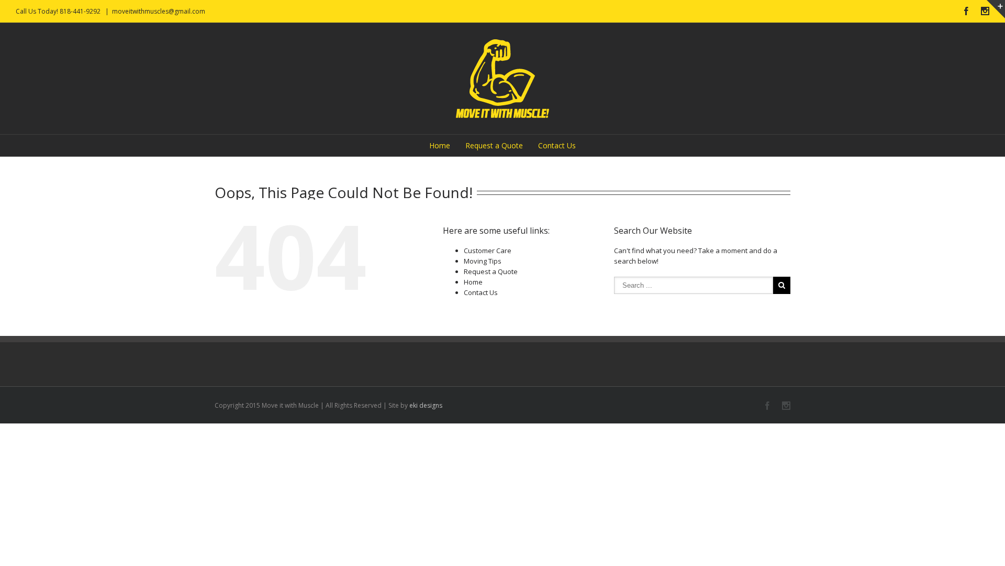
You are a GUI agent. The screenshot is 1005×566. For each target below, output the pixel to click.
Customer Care (487, 250)
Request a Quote (494, 145)
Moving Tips (482, 261)
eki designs (425, 405)
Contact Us (557, 145)
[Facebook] (966, 11)
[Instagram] (985, 11)
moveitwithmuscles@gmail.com (158, 11)
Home (439, 145)
